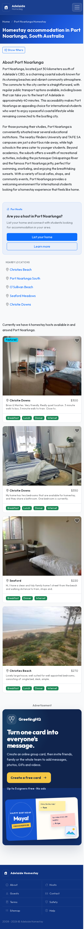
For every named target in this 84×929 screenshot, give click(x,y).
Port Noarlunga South (25, 278)
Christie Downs (20, 304)
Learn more (42, 246)
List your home (42, 237)
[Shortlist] (77, 340)
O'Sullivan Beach (21, 287)
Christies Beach (21, 269)
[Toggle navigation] (77, 7)
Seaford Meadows (23, 296)
